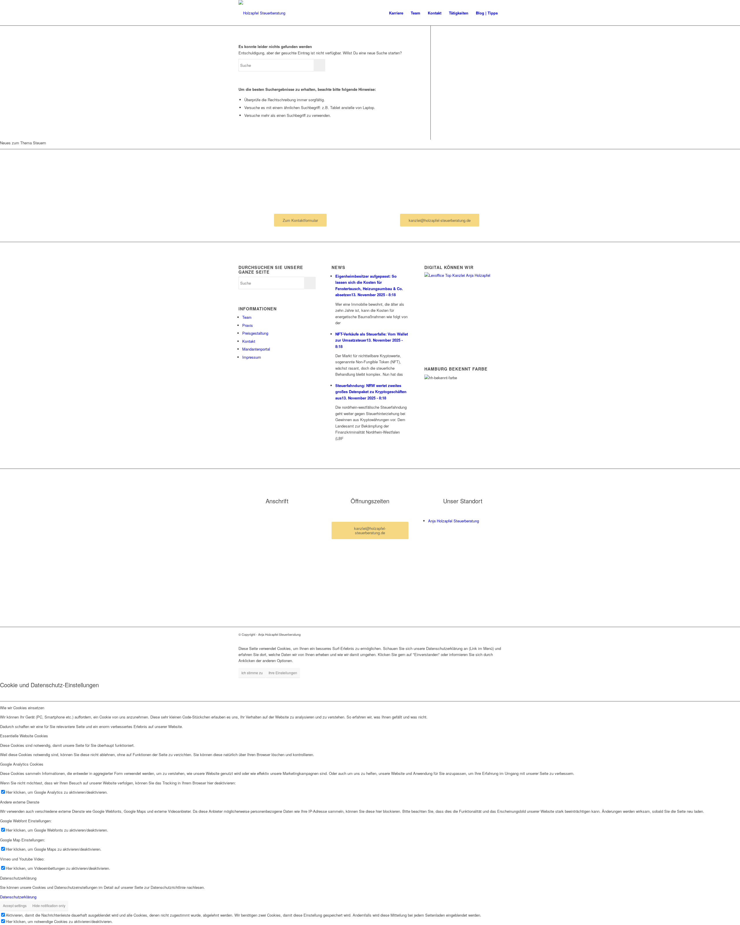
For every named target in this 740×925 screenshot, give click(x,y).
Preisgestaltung (255, 333)
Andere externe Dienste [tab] (19, 802)
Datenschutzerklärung (18, 897)
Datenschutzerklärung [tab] (18, 878)
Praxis (247, 325)
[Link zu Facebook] (488, 634)
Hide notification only (48, 905)
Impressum (251, 357)
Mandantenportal (256, 349)
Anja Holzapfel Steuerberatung (453, 521)
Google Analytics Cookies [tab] (21, 764)
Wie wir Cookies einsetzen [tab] (22, 707)
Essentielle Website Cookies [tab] (24, 735)
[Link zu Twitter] (497, 634)
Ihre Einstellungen (283, 672)
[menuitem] (396, 13)
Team (246, 317)
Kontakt (248, 341)
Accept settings (15, 905)
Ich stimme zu (252, 672)
